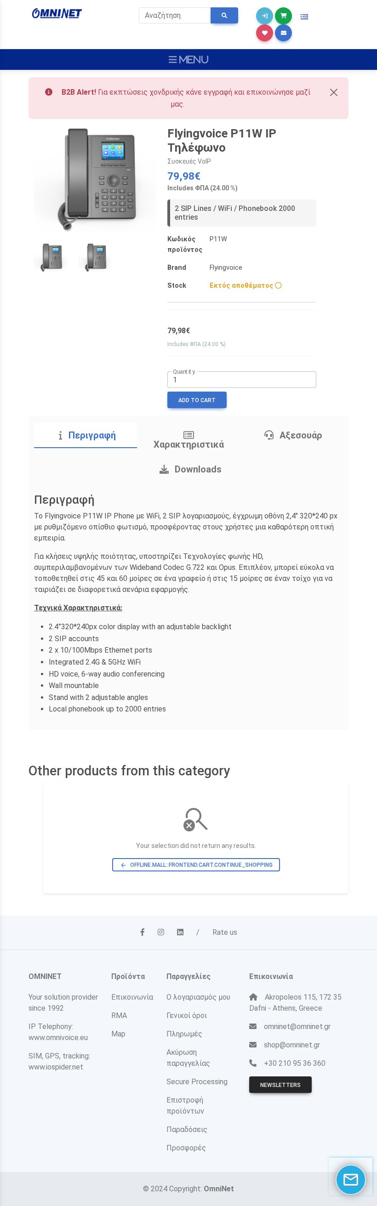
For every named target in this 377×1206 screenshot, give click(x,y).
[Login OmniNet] (264, 15)
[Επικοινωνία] (283, 32)
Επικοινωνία (132, 997)
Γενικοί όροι (186, 1015)
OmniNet (219, 1188)
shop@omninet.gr (292, 1045)
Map (118, 1034)
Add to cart (197, 400)
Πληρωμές (184, 1034)
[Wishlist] (264, 32)
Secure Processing (197, 1081)
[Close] (333, 92)
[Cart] (283, 15)
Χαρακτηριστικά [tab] (189, 444)
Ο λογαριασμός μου (198, 997)
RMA (119, 1015)
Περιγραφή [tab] (91, 435)
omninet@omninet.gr (297, 1026)
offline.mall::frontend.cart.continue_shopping (196, 865)
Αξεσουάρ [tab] (299, 435)
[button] (304, 17)
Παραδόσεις (186, 1129)
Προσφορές (186, 1147)
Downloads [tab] (197, 469)
